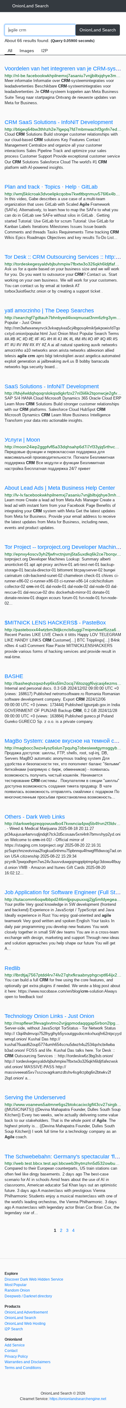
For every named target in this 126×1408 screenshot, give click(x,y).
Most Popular (16, 1285)
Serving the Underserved (35, 1097)
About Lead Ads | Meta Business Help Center (60, 488)
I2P (44, 50)
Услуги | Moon (22, 440)
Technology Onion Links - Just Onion (49, 1016)
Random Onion (17, 1290)
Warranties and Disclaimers (27, 1362)
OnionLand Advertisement (26, 1312)
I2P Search (14, 1329)
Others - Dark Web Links (35, 817)
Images (27, 50)
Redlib (12, 968)
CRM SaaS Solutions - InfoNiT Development (59, 122)
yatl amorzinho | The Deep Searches (49, 311)
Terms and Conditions (23, 1368)
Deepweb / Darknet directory (28, 1296)
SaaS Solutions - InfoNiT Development (52, 386)
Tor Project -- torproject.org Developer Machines (63, 547)
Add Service (15, 1345)
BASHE (14, 676)
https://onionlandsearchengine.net (78, 1399)
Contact (11, 1351)
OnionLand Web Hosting (25, 1323)
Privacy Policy (16, 1356)
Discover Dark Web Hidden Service (34, 1279)
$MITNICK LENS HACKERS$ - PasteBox (55, 623)
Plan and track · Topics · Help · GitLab (51, 187)
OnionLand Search (30, 5)
